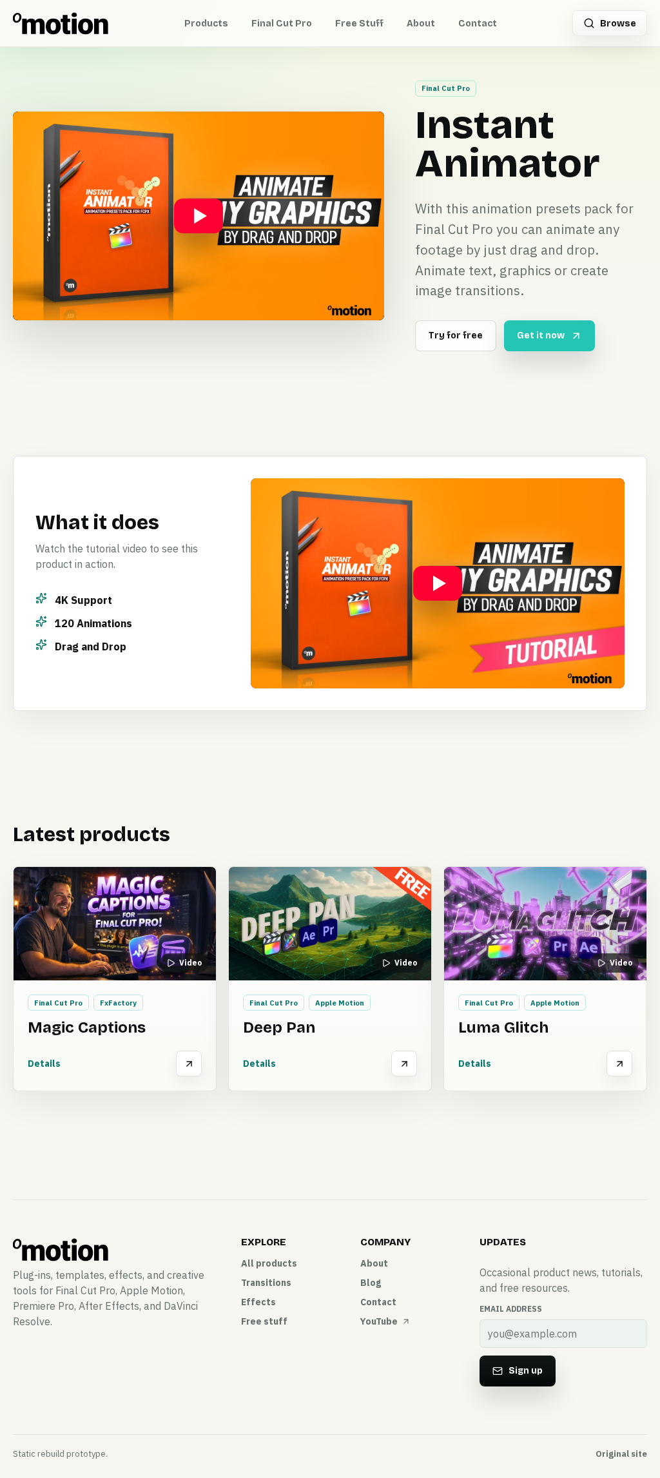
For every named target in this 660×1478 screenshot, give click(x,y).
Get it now (541, 335)
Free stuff (264, 1321)
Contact (477, 23)
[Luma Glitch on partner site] (619, 1063)
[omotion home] (60, 23)
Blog (370, 1282)
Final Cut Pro (281, 23)
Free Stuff (359, 23)
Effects (258, 1302)
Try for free (456, 335)
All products (269, 1263)
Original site (621, 1453)
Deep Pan (279, 1027)
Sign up (526, 1370)
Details (44, 1063)
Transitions (266, 1282)
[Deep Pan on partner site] (404, 1063)
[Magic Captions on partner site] (189, 1063)
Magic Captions (87, 1027)
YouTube (379, 1321)
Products (206, 23)
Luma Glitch (503, 1027)
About (421, 23)
